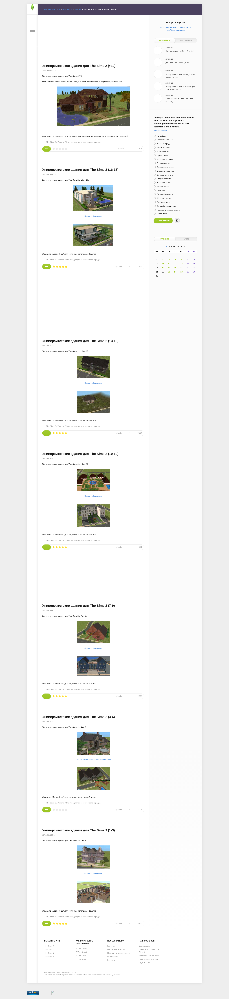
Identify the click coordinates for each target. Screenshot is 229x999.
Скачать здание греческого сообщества (93, 759)
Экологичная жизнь (165, 167)
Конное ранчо (162, 186)
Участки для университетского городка (83, 142)
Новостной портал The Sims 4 (149, 950)
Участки (77, 9)
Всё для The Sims (52, 9)
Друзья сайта (145, 963)
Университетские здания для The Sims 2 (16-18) (80, 169)
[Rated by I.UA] (57, 994)
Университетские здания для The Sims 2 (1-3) (78, 830)
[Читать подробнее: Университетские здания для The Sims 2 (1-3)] (46, 923)
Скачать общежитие (93, 216)
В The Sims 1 (81, 959)
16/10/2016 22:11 (48, 835)
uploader (120, 149)
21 (181, 268)
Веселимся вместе (164, 140)
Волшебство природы (166, 206)
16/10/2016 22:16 (49, 459)
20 (175, 268)
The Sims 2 (67, 9)
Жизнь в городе (163, 144)
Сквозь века (161, 214)
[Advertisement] (93, 35)
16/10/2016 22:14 (49, 610)
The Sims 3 (49, 949)
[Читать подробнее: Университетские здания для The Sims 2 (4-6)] (46, 809)
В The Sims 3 (81, 952)
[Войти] (32, 20)
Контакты (111, 960)
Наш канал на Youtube (149, 956)
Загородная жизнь (164, 175)
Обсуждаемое (186, 40)
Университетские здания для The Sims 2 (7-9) (78, 605)
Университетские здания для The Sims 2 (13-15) (80, 341)
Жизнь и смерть (163, 198)
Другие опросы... (161, 130)
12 (169, 264)
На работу (161, 136)
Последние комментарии (118, 953)
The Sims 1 (49, 956)
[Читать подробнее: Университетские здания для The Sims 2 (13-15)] (46, 433)
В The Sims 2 (81, 956)
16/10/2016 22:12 (49, 722)
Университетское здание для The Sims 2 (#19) (78, 66)
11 (163, 264)
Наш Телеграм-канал (148, 959)
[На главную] (32, 9)
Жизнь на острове (164, 159)
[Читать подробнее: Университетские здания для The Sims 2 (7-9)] (46, 696)
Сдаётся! (160, 190)
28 (181, 272)
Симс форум (144, 946)
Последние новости (116, 949)
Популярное (164, 40)
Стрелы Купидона (164, 194)
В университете (163, 163)
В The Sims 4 (81, 949)
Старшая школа (163, 179)
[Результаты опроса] (177, 220)
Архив (186, 239)
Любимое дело (163, 202)
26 (169, 272)
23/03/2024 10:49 (49, 71)
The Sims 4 (49, 946)
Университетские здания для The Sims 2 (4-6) (78, 717)
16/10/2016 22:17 (49, 346)
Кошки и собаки (163, 148)
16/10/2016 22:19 (49, 174)
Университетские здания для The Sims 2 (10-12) (80, 454)
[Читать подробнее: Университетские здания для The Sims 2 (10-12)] (46, 547)
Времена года (162, 151)
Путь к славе (162, 155)
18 (163, 268)
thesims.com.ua (69, 972)
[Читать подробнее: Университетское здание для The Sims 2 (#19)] (46, 149)
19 (169, 268)
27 (175, 272)
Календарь (164, 239)
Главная (111, 946)
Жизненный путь (164, 182)
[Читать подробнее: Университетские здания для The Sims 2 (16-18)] (46, 266)
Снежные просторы (165, 171)
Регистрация (112, 956)
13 (175, 264)
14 (181, 264)
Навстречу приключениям (168, 210)
